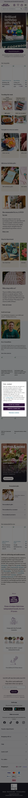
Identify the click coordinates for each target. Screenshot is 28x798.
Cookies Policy (9, 397)
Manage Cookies (14, 412)
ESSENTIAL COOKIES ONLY (14, 408)
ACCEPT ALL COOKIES (14, 404)
